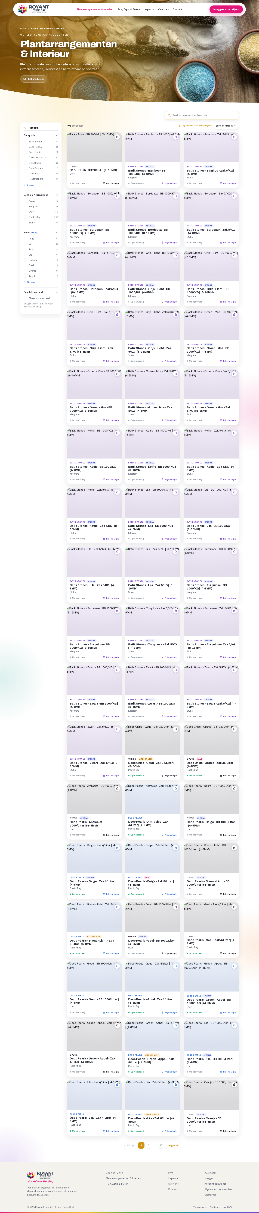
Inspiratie (149, 9)
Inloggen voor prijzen (226, 9)
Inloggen (209, 1178)
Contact (177, 9)
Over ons (163, 9)
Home (23, 28)
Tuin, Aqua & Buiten (129, 9)
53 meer (31, 281)
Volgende (173, 1145)
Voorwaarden (200, 1207)
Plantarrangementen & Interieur (95, 9)
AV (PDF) (227, 1207)
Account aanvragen (216, 1183)
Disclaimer (210, 1194)
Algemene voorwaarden (218, 1189)
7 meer (30, 184)
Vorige (130, 1145)
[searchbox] (204, 115)
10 (160, 1145)
